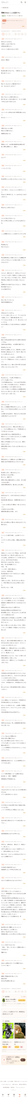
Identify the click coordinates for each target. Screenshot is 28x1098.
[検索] (21, 2)
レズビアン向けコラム (6, 1084)
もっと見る (23, 996)
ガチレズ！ (5, 2)
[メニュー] (25, 2)
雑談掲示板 (5, 7)
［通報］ (23, 26)
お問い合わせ (15, 1084)
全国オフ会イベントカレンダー (20, 1081)
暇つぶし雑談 (3, 1081)
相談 (14, 1096)
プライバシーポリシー (20, 1087)
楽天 (9, 1047)
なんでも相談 (10, 1081)
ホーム (3, 1096)
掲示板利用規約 (6, 1087)
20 (15, 34)
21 (18, 34)
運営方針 (12, 1087)
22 (22, 34)
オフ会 (25, 1096)
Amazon (5, 1047)
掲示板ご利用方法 (22, 1084)
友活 (8, 1096)
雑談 (19, 1096)
